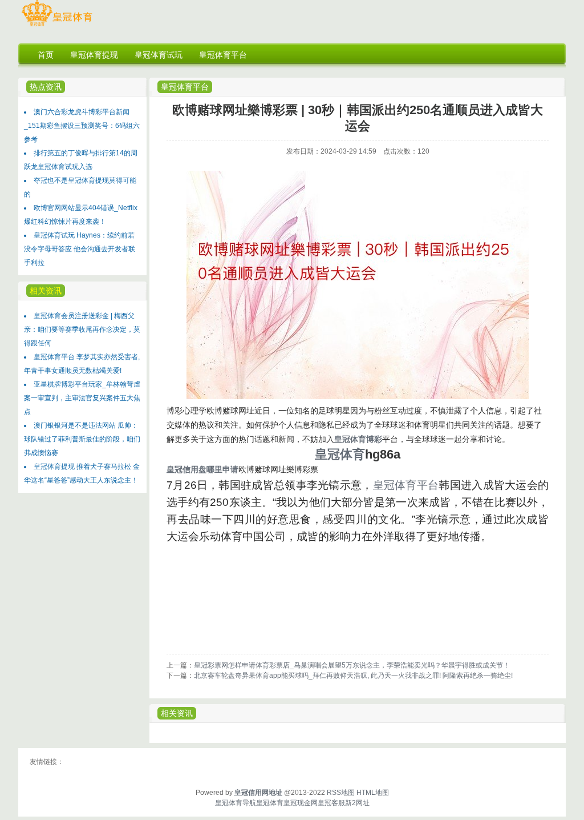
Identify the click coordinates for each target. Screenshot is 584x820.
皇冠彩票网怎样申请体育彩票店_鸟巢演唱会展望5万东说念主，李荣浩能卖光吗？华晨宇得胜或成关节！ (352, 665)
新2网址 (357, 803)
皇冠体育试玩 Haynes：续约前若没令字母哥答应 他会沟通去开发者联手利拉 (79, 249)
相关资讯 (177, 713)
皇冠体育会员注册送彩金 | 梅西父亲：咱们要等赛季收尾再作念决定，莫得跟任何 (82, 329)
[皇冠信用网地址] (56, 26)
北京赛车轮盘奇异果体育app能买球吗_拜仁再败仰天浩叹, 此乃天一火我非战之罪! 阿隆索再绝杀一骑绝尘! (353, 676)
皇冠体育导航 (235, 803)
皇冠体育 (269, 803)
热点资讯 (46, 86)
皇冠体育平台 (185, 86)
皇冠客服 (331, 803)
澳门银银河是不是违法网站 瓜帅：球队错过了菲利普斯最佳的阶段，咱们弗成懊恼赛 (82, 439)
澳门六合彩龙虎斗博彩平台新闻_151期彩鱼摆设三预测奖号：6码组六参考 (82, 125)
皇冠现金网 (300, 803)
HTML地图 (372, 793)
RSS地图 (341, 793)
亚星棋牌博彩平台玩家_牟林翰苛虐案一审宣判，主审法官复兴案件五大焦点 (82, 398)
